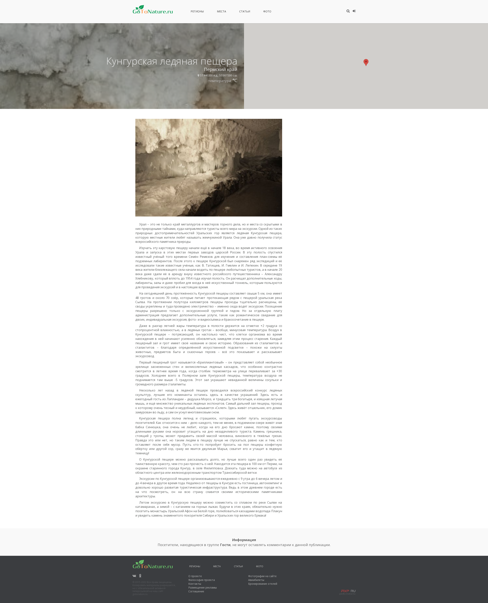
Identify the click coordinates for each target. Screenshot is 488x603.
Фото (267, 12)
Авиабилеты (256, 580)
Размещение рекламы (202, 587)
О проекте (195, 576)
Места (221, 12)
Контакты (194, 583)
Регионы (197, 12)
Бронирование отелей (262, 583)
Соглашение (196, 591)
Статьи (244, 12)
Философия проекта (201, 580)
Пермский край (220, 69)
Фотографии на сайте (262, 576)
